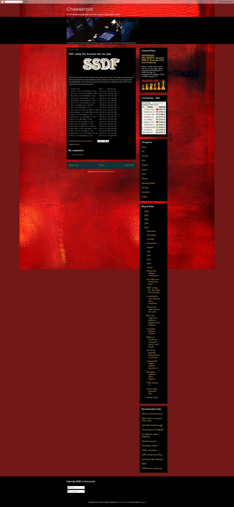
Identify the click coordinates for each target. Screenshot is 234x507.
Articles (145, 156)
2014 (147, 228)
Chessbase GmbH (149, 446)
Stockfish (146, 192)
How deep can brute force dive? (152, 281)
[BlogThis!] (101, 141)
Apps (144, 147)
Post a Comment (77, 155)
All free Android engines (152, 414)
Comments (73, 491)
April (149, 264)
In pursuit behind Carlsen (150, 331)
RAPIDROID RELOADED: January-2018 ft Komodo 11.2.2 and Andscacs (153, 59)
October (151, 239)
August (150, 247)
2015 (147, 224)
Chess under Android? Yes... (151, 391)
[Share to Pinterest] (108, 141)
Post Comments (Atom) (106, 171)
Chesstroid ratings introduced (152, 273)
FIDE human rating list (152, 468)
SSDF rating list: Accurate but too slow (153, 290)
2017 (147, 216)
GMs (144, 174)
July (149, 251)
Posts (71, 487)
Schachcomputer (149, 441)
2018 (147, 211)
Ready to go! (152, 398)
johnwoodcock (123, 502)
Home (101, 165)
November (152, 235)
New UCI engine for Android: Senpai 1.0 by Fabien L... (153, 320)
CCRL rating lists (149, 450)
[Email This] (98, 141)
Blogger (142, 502)
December (151, 231)
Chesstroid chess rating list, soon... (152, 309)
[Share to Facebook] (105, 141)
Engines (145, 165)
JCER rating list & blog (152, 455)
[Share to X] (103, 141)
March (150, 268)
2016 (147, 220)
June (149, 255)
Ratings (77, 144)
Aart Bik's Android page (152, 425)
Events (145, 170)
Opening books (148, 183)
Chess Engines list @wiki (152, 430)
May (149, 260)
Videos (145, 197)
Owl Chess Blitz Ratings (152, 459)
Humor (145, 179)
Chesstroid (80, 8)
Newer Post (73, 165)
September (152, 243)
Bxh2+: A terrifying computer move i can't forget (152, 342)
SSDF (144, 464)
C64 (143, 161)
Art (143, 152)
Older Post (129, 165)
